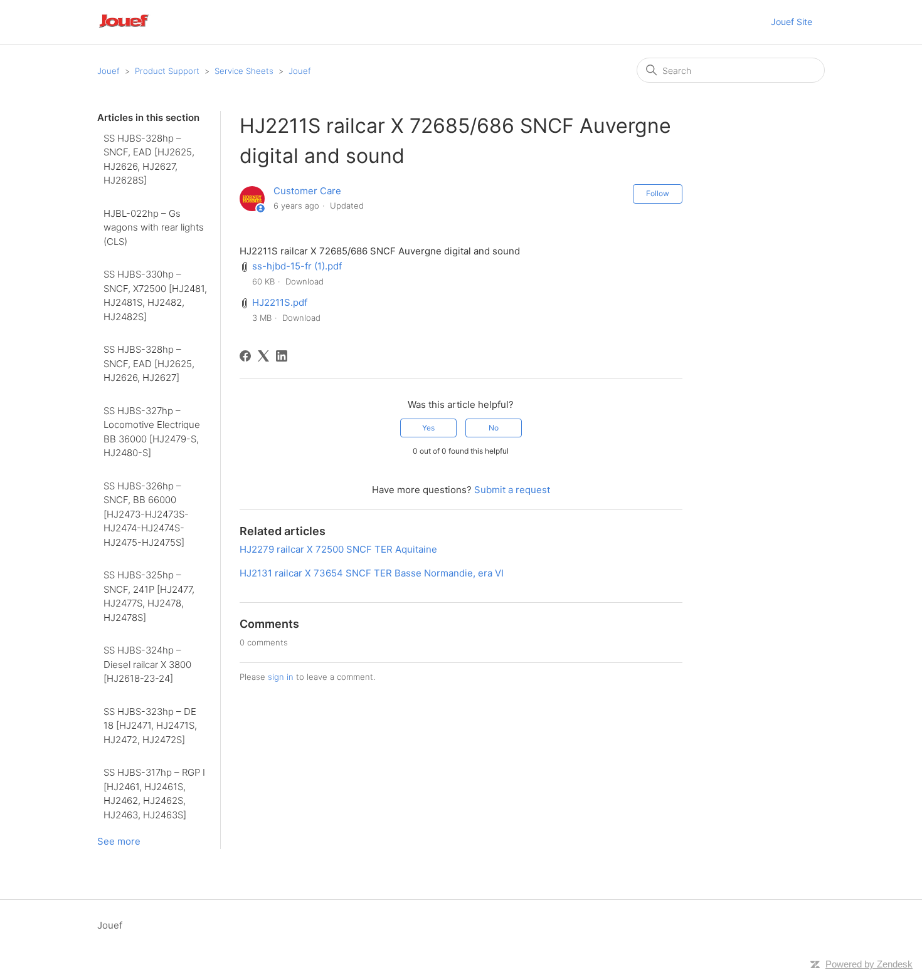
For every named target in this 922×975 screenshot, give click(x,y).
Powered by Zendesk (869, 964)
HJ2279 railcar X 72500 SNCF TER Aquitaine (338, 549)
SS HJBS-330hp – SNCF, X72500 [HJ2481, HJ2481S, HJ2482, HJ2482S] (155, 295)
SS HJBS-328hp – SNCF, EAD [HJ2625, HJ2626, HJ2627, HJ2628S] (148, 159)
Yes (428, 427)
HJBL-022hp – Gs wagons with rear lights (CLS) (153, 227)
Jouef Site (791, 21)
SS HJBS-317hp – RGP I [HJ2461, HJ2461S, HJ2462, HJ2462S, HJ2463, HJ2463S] (154, 793)
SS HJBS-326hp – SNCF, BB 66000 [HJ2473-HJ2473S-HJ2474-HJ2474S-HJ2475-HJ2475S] (146, 514)
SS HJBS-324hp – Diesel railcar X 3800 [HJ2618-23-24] (147, 664)
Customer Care (307, 191)
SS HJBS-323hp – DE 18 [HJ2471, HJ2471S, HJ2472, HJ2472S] (150, 726)
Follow (657, 193)
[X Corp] (263, 356)
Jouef (108, 71)
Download (304, 281)
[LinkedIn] (281, 356)
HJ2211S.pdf (279, 302)
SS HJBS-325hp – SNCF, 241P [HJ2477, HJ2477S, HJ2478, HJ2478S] (148, 596)
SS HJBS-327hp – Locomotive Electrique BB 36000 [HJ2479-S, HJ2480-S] (151, 432)
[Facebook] (245, 356)
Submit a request (512, 490)
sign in (281, 677)
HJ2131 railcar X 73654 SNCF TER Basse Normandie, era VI (372, 573)
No (494, 427)
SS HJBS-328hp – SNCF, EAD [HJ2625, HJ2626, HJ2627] (148, 363)
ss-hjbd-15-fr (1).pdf (297, 266)
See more (118, 841)
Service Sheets (244, 71)
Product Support (167, 71)
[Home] (140, 28)
